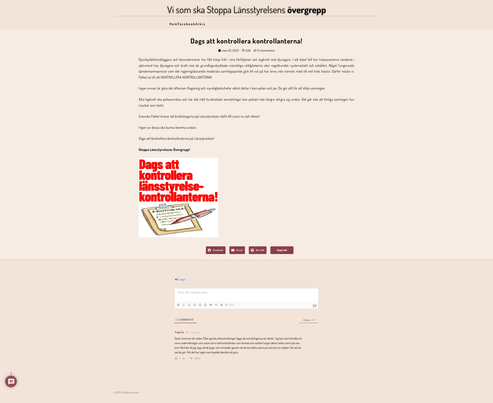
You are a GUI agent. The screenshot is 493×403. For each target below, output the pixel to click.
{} (226, 304)
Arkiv (200, 24)
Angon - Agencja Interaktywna (122, 398)
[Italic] (183, 305)
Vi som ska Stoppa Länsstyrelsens (246, 9)
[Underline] (189, 305)
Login (181, 279)
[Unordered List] (205, 305)
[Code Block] (216, 305)
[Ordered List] (200, 305)
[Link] (221, 305)
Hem (173, 24)
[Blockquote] (210, 305)
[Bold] (178, 305)
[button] (216, 250)
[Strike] (194, 305)
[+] (232, 304)
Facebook (186, 24)
